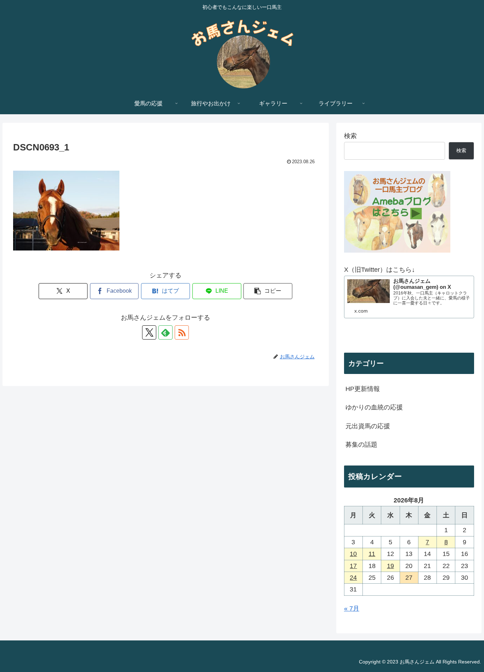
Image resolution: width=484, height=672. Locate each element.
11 (371, 553)
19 (390, 565)
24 (353, 577)
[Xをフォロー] (149, 332)
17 (353, 565)
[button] (267, 291)
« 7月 (351, 608)
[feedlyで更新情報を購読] (165, 332)
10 (353, 553)
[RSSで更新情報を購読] (182, 332)
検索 (350, 135)
